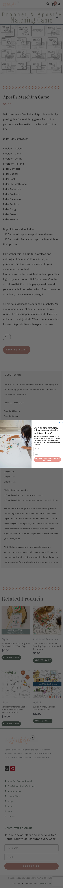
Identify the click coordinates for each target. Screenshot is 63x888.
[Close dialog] (60, 422)
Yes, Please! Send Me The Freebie (47, 459)
